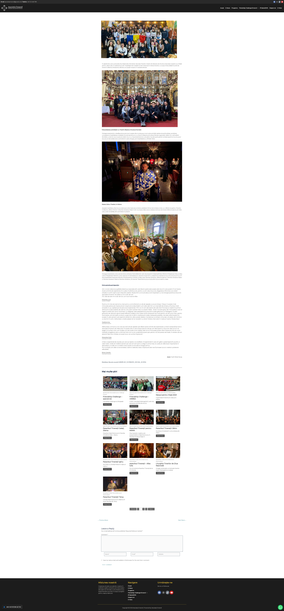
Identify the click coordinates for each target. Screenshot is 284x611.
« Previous (133, 509)
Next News (182, 520)
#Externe (166, 392)
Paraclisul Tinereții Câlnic (166, 428)
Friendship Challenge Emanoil (248, 8)
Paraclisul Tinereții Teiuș (113, 497)
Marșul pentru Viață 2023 (166, 395)
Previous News (103, 520)
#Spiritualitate (172, 392)
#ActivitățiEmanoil (114, 392)
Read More (107, 404)
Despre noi (272, 8)
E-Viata (279, 8)
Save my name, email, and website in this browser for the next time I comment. (126, 560)
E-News (227, 8)
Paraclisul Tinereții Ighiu (113, 462)
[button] (248, 8)
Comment (104, 534)
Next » (151, 509)
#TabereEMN (264, 8)
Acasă (222, 8)
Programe (235, 8)
